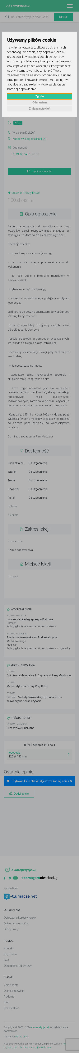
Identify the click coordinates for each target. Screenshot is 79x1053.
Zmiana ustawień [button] (39, 108)
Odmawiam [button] (39, 102)
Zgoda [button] (39, 96)
